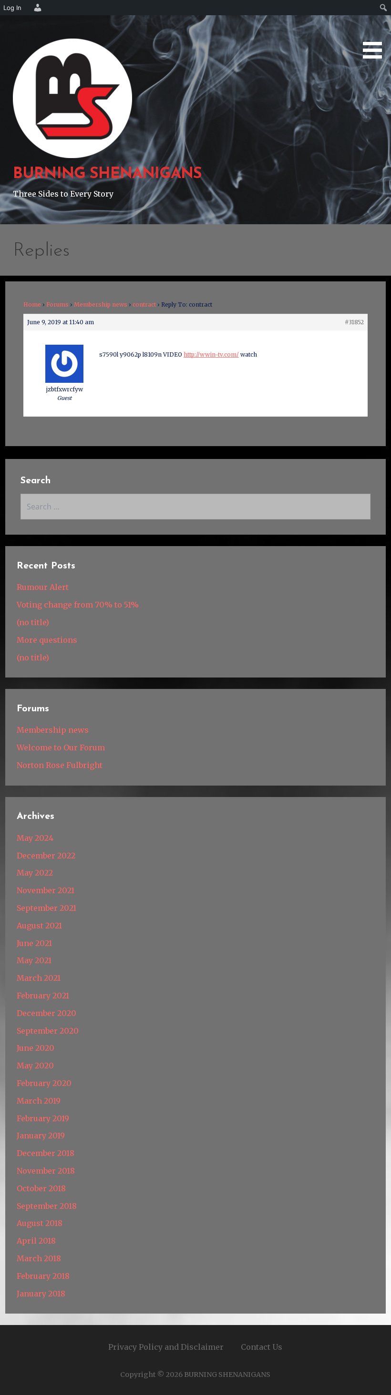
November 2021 (45, 890)
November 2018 (46, 1171)
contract (144, 304)
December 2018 (45, 1153)
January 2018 (41, 1293)
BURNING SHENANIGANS (107, 174)
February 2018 (43, 1276)
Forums (57, 304)
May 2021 (34, 960)
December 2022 (46, 855)
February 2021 (43, 995)
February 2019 (43, 1118)
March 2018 (39, 1258)
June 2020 (35, 1048)
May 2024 (35, 838)
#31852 (354, 322)
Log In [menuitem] (12, 7)
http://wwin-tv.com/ (211, 354)
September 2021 (46, 908)
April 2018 (36, 1241)
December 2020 (46, 1013)
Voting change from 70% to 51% (78, 604)
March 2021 (39, 978)
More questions (47, 640)
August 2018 (39, 1223)
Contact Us (261, 1347)
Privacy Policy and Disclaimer (166, 1347)
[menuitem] (36, 7)
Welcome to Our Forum (61, 747)
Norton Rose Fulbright (60, 765)
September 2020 (48, 1031)
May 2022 (35, 872)
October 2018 (41, 1188)
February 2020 (44, 1083)
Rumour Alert (43, 587)
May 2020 (35, 1065)
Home (32, 304)
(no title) (33, 622)
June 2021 (34, 943)
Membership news (100, 304)
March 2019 (39, 1101)
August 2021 (39, 925)
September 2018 (47, 1206)
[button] (375, 31)
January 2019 (41, 1135)
